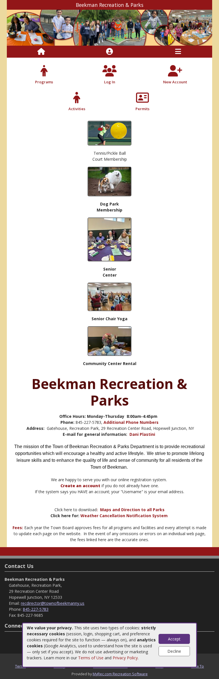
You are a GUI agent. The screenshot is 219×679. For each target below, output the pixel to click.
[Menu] (178, 52)
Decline (174, 651)
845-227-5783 (35, 609)
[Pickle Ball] (109, 133)
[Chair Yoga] (109, 296)
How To (197, 666)
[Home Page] (41, 52)
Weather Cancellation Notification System (124, 515)
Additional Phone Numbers (131, 422)
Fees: (18, 527)
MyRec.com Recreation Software (120, 673)
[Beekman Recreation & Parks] (109, 27)
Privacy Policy (125, 657)
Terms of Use (91, 657)
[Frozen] (109, 340)
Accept (174, 639)
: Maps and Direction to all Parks (131, 509)
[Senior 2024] (109, 239)
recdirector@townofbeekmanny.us (52, 603)
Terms (20, 666)
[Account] (109, 52)
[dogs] (109, 181)
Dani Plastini (142, 434)
